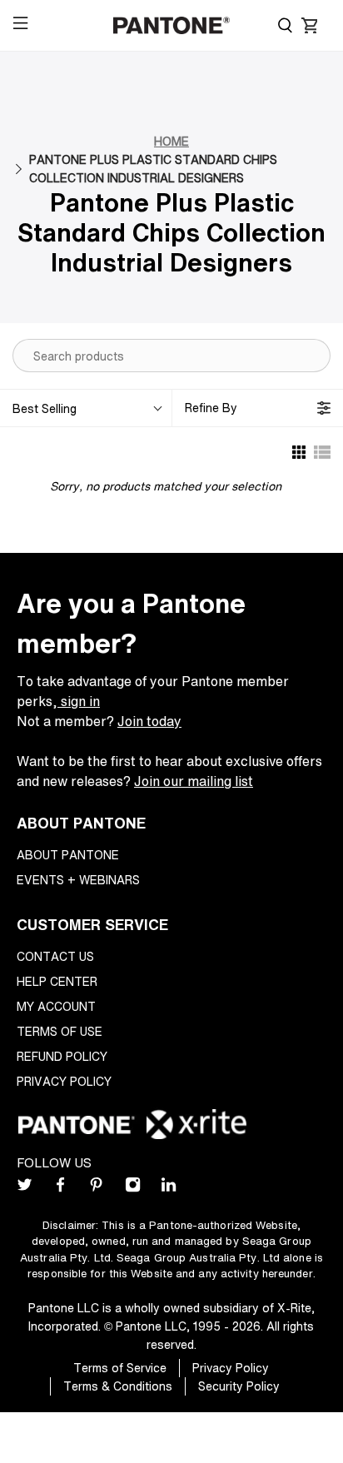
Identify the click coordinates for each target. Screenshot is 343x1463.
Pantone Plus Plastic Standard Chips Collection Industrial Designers (153, 169)
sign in (78, 701)
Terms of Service (120, 1367)
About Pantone (68, 854)
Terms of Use (59, 1031)
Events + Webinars (78, 879)
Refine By (211, 407)
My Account (56, 1006)
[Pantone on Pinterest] (96, 1188)
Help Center (57, 981)
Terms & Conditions (117, 1386)
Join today (149, 721)
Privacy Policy (64, 1081)
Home (171, 141)
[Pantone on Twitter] (24, 1188)
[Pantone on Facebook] (60, 1188)
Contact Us (55, 956)
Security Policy (239, 1386)
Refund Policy (62, 1056)
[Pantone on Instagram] (133, 1188)
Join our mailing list (193, 781)
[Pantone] (171, 26)
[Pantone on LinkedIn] (168, 1188)
